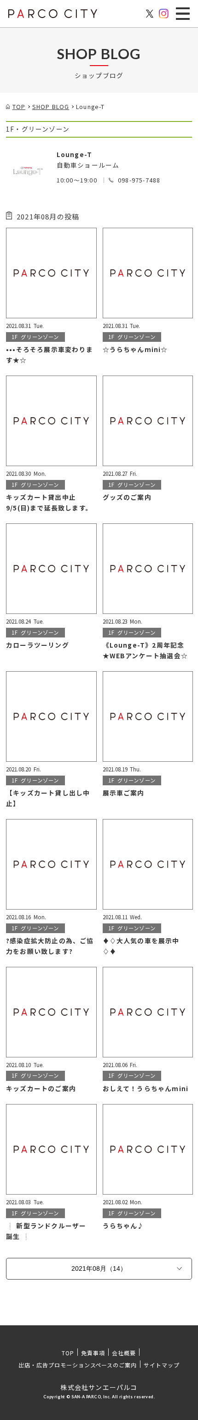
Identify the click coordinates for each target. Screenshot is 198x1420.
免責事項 (93, 1353)
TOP (68, 1353)
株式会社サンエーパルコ (98, 1387)
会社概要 (124, 1353)
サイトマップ (162, 1365)
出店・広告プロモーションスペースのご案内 (77, 1365)
